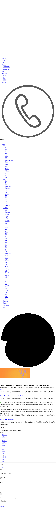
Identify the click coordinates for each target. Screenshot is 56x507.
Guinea (6, 155)
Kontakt (3, 81)
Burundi (6, 149)
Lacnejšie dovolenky (5, 301)
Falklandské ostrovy (7, 187)
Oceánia (6, 219)
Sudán (5, 173)
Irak (5, 236)
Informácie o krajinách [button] (4, 59)
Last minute (4, 65)
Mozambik (6, 165)
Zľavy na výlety (5, 68)
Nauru (5, 215)
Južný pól (6, 296)
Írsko (5, 273)
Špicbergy (6, 299)
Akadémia (3, 450)
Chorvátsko (6, 265)
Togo (5, 175)
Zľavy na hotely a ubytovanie (6, 66)
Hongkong (6, 234)
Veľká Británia (6, 290)
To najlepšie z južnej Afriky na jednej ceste (6, 419)
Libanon (6, 245)
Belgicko (6, 264)
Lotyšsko (6, 276)
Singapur (6, 252)
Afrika (4, 60)
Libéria (6, 161)
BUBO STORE (4, 82)
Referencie (3, 72)
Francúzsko (6, 270)
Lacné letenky (5, 303)
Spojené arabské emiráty (8, 253)
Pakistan (6, 250)
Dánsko (6, 267)
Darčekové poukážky (4, 73)
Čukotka (6, 294)
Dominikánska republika (8, 186)
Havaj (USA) (6, 191)
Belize (5, 183)
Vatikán (6, 289)
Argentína (6, 181)
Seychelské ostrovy (7, 171)
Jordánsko (6, 239)
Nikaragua (6, 199)
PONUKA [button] (1, 439)
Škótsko (6, 283)
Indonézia (6, 235)
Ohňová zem (6, 297)
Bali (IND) (6, 228)
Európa (3, 436)
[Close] (0, 492)
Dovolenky (3, 144)
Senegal (6, 170)
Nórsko (6, 279)
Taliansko (6, 288)
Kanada (6, 195)
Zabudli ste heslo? (2, 503)
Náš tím (4, 78)
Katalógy (4, 75)
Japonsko (6, 238)
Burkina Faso (6, 148)
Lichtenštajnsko (7, 275)
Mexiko (6, 198)
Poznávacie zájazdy (4, 58)
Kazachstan (6, 242)
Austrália (6, 209)
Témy (4, 307)
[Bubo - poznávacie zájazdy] (2, 143)
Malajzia (6, 246)
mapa (1, 483)
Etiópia (6, 153)
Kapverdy (6, 158)
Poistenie (4, 80)
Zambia (6, 177)
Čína (5, 231)
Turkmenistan (6, 258)
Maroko (6, 163)
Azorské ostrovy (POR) (8, 263)
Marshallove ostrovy (7, 214)
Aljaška (6, 292)
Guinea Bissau (6, 156)
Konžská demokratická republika (9, 160)
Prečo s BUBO (5, 74)
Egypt (5, 151)
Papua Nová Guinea (7, 220)
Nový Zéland (6, 218)
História (4, 77)
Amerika (4, 179)
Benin (5, 147)
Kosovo (6, 274)
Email (1, 500)
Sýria (5, 254)
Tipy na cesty (3, 445)
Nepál (5, 249)
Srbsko (6, 286)
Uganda (6, 176)
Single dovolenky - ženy (6, 69)
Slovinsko (6, 284)
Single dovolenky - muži (6, 305)
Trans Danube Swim (4, 456)
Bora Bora (6, 210)
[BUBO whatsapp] (2, 468)
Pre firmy (4, 79)
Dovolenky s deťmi (4, 441)
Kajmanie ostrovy (7, 194)
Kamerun (6, 157)
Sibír (5, 298)
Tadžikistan (6, 255)
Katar (5, 241)
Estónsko (6, 268)
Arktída (6, 293)
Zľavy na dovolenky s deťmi (6, 67)
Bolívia (6, 184)
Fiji (5, 211)
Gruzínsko (6, 233)
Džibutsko (6, 150)
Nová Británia (6, 216)
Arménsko (6, 226)
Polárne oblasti (5, 291)
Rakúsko (6, 280)
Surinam (6, 204)
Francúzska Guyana (7, 188)
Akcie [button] (2, 64)
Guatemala (6, 190)
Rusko (5, 281)
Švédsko (6, 287)
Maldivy (6, 247)
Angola (6, 146)
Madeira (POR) (7, 277)
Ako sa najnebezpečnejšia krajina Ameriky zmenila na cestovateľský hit (11, 395)
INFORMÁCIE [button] (2, 455)
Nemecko (6, 278)
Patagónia (6, 201)
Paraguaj (6, 200)
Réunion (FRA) (7, 168)
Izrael (5, 237)
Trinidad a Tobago (7, 206)
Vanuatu (6, 223)
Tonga (5, 222)
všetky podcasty (2, 389)
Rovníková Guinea (7, 169)
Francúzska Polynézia (7, 212)
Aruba (5, 182)
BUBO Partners (4, 457)
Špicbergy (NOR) (7, 285)
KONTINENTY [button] (2, 432)
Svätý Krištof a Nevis (7, 205)
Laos (5, 244)
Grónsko (6, 295)
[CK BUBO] (3, 429)
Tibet (5, 257)
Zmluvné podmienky (4, 458)
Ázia (3, 62)
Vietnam (6, 259)
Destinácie (4, 306)
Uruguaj (6, 207)
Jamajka (6, 193)
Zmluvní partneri (4, 460)
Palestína (6, 251)
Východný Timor (7, 260)
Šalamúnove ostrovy (7, 221)
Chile (5, 185)
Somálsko (6, 172)
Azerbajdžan (6, 227)
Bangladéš (6, 229)
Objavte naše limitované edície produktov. (8, 425)
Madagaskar (6, 162)
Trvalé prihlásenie (3, 502)
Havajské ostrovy (7, 213)
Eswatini (6, 152)
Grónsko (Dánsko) (7, 272)
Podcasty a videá (4, 71)
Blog (2, 70)
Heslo (1, 501)
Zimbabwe (6, 178)
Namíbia (6, 166)
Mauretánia (6, 164)
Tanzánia (6, 174)
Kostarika (6, 197)
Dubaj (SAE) (6, 232)
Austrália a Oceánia (5, 61)
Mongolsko (6, 248)
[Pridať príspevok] (1, 494)
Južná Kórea (6, 240)
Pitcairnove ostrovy (7, 202)
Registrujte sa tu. (2, 506)
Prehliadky (4, 308)
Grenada (6, 189)
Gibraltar (6, 271)
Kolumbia (6, 196)
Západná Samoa (7, 224)
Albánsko (6, 261)
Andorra (6, 262)
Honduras (6, 192)
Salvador (6, 203)
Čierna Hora (6, 266)
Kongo (6, 159)
